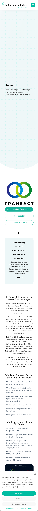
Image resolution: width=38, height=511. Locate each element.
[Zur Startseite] (15, 5)
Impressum (29, 508)
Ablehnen (19, 499)
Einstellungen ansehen (19, 504)
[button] (35, 474)
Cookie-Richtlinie (10, 508)
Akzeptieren (19, 493)
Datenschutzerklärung (20, 508)
